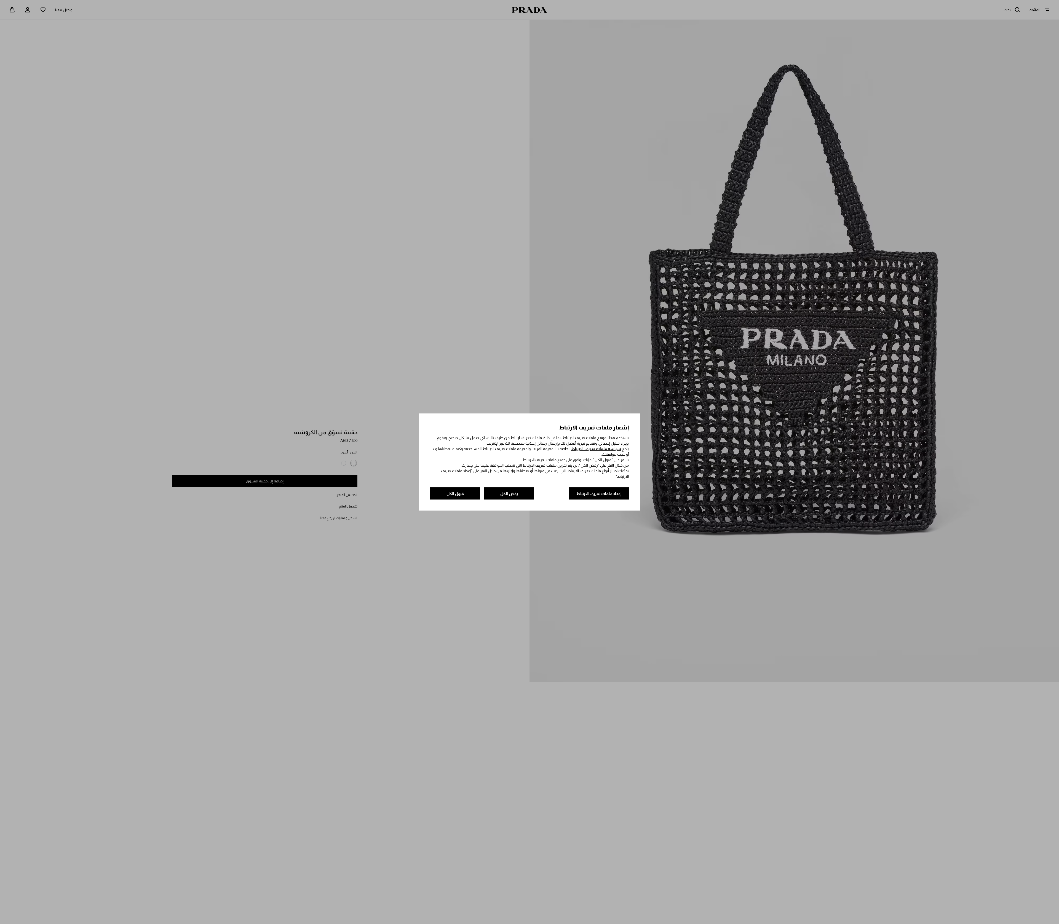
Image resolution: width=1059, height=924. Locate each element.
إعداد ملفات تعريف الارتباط (598, 494)
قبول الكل (455, 494)
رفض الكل (509, 494)
